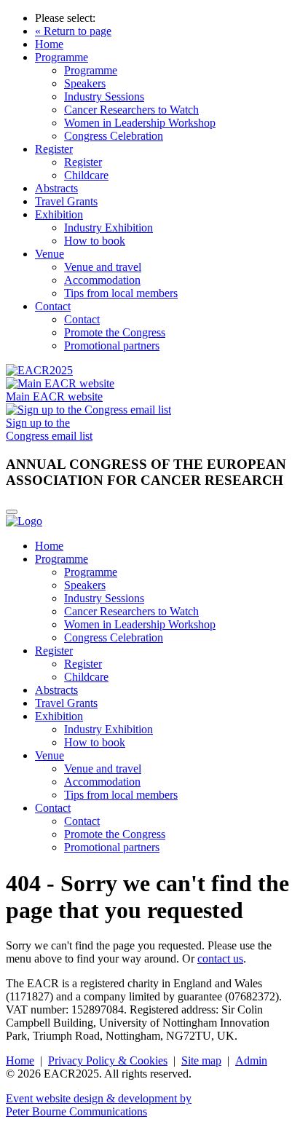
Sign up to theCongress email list (49, 429)
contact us (220, 958)
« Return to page (73, 31)
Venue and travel (102, 267)
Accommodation (102, 280)
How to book (94, 240)
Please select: (65, 18)
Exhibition (59, 214)
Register (54, 149)
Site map (201, 1060)
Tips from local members (121, 293)
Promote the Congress (114, 332)
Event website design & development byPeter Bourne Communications (99, 1105)
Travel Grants (66, 201)
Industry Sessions (104, 96)
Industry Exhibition (108, 227)
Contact (53, 306)
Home (49, 44)
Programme (61, 57)
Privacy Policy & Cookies (107, 1060)
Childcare (86, 175)
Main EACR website (54, 396)
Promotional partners (111, 345)
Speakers (85, 83)
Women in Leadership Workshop (140, 122)
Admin (251, 1060)
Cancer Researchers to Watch (131, 109)
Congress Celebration (113, 136)
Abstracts (56, 188)
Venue (49, 254)
